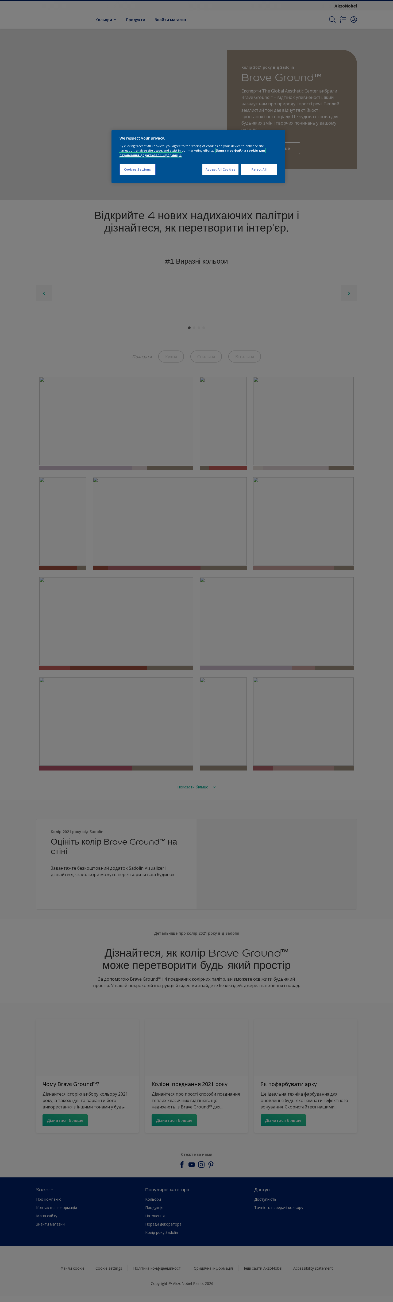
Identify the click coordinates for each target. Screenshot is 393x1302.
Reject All (259, 169)
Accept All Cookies (220, 169)
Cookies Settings (137, 169)
